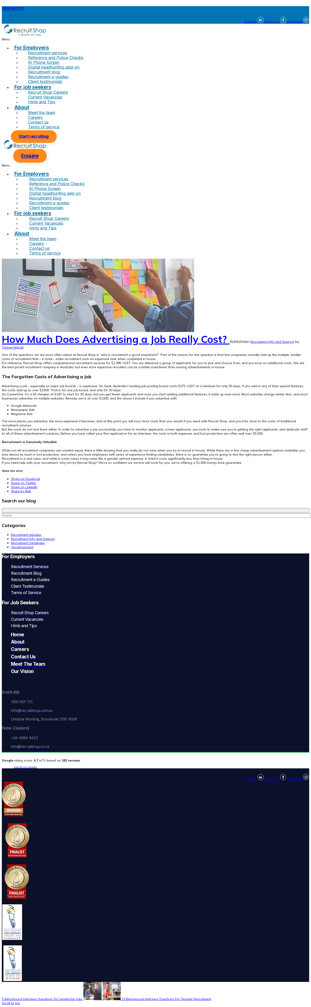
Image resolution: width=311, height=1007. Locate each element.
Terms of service (43, 127)
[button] (155, 39)
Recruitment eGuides (26, 535)
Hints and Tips (41, 101)
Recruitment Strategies (28, 543)
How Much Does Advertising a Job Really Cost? (115, 339)
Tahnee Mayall (12, 347)
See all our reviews (25, 766)
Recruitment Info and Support (272, 342)
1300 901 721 (13, 8)
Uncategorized (22, 547)
